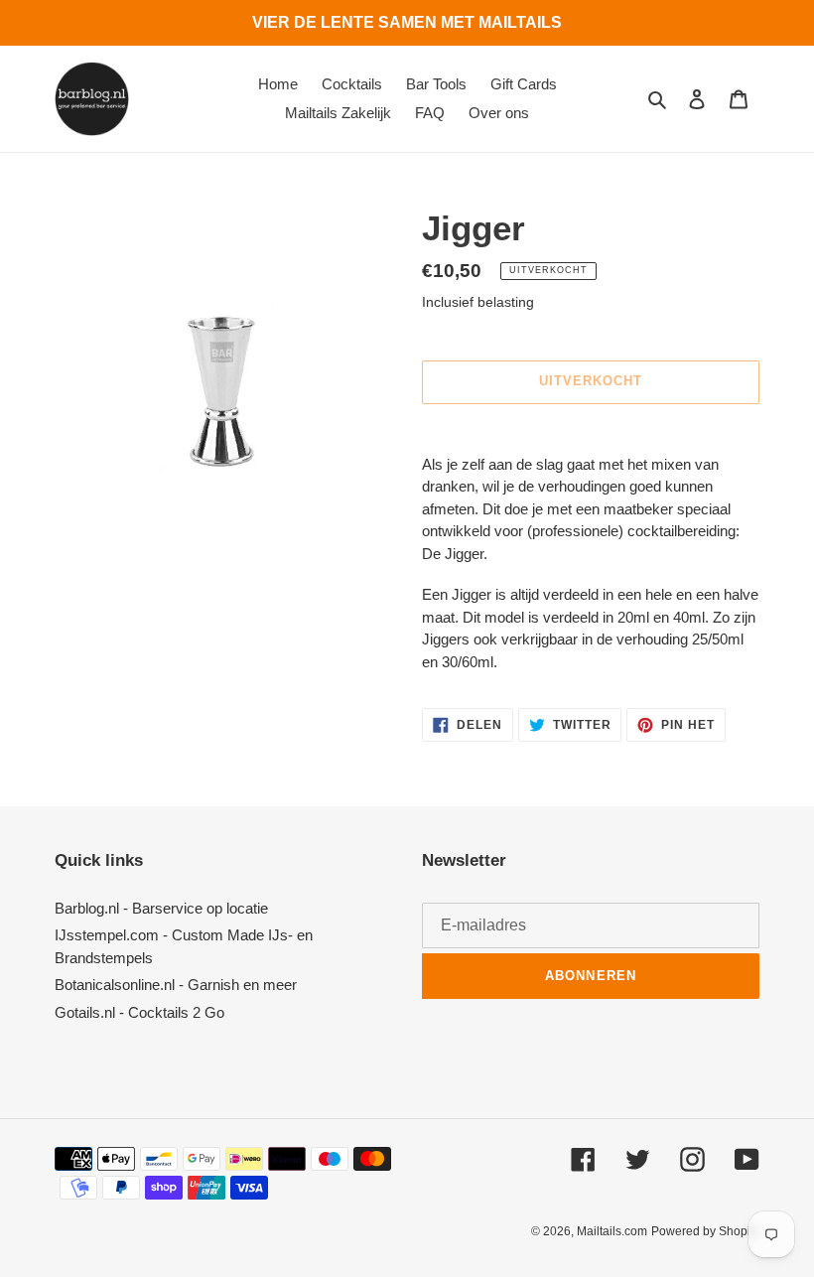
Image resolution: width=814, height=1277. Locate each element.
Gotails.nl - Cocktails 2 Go (139, 1012)
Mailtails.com (612, 1231)
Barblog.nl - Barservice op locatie (161, 908)
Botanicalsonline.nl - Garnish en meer (176, 984)
